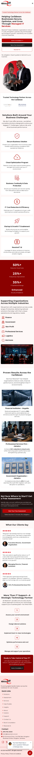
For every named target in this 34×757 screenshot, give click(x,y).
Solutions (6, 694)
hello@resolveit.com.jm (10, 734)
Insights (6, 707)
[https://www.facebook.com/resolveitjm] (3, 742)
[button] (32, 3)
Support (6, 716)
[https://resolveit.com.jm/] (6, 3)
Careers (6, 713)
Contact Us (7, 719)
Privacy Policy (5, 754)
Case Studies (8, 704)
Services (6, 701)
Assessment (7, 697)
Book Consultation (9, 722)
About (6, 710)
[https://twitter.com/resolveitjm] (7, 742)
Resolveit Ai (7, 726)
